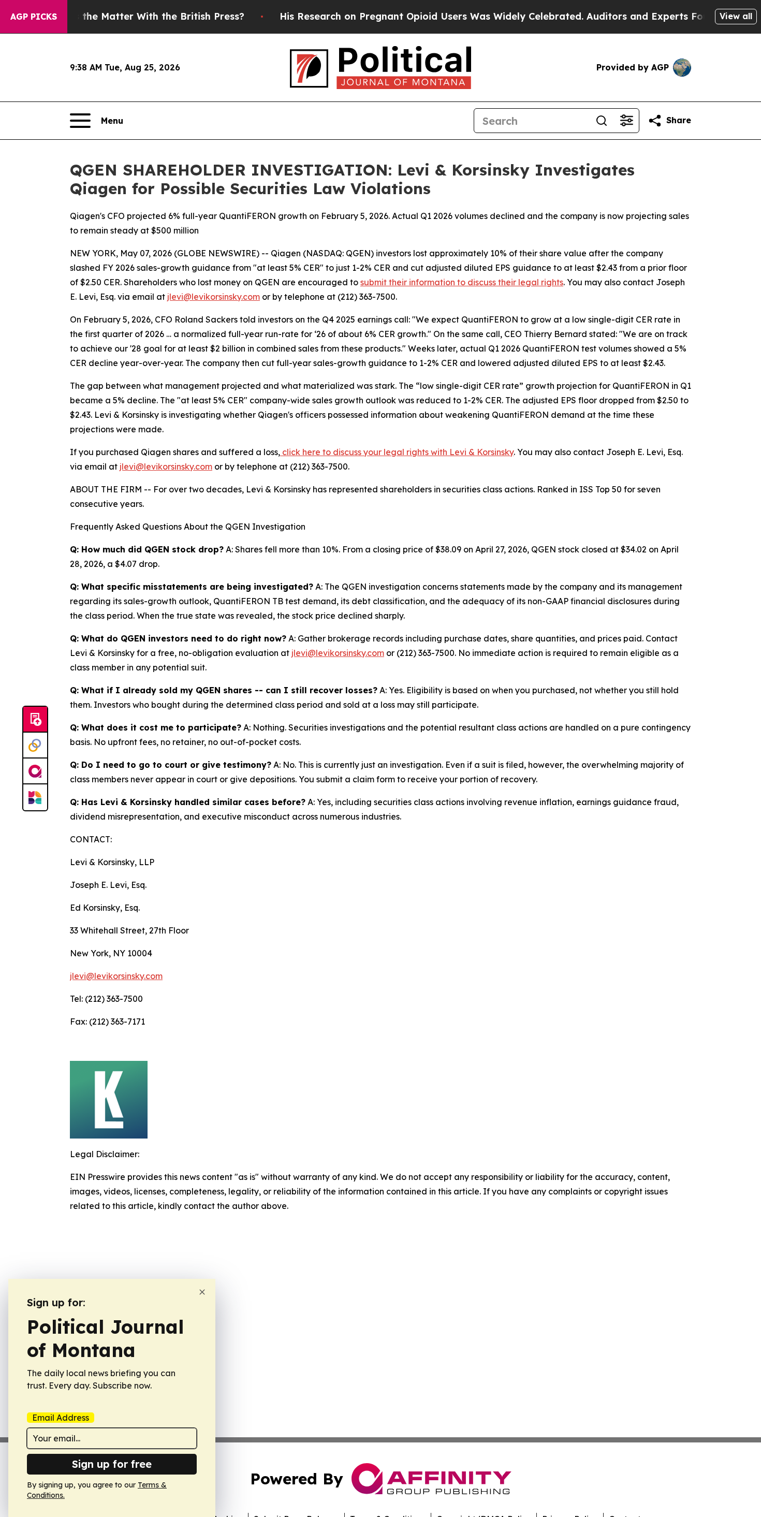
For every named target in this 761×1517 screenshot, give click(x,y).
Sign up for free (112, 1463)
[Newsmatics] (35, 797)
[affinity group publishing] (35, 771)
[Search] (601, 121)
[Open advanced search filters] (626, 121)
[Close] (202, 1292)
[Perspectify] (35, 745)
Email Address (60, 1417)
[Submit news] (35, 720)
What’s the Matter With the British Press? (145, 16)
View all (736, 16)
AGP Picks (33, 16)
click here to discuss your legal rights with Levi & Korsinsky (397, 452)
